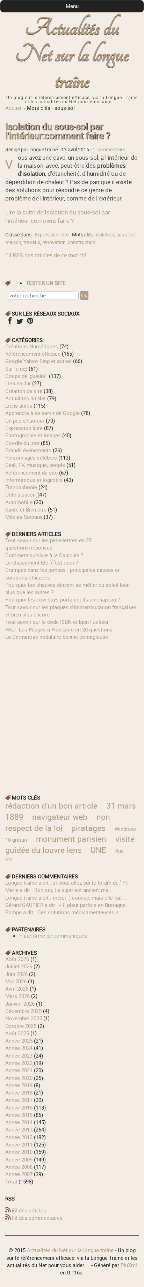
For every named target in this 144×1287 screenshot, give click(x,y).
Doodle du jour (22, 442)
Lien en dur (18, 383)
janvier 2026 (20, 1003)
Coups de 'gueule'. (26, 375)
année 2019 (19, 1085)
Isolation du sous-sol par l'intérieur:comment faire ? (57, 131)
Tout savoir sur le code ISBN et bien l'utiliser (57, 621)
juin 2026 (16, 973)
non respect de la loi (57, 822)
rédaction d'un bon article (51, 805)
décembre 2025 (23, 1010)
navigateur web (59, 816)
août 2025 (17, 1033)
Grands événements (28, 450)
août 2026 (17, 958)
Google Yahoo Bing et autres (38, 360)
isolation (105, 235)
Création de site (23, 390)
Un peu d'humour (24, 420)
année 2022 (19, 1062)
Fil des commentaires (37, 1217)
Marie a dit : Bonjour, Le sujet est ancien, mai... (59, 889)
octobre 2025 (20, 1025)
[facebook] (9, 322)
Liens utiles (18, 405)
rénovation (54, 242)
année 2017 (19, 1099)
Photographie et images (33, 435)
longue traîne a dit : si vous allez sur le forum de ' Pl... (68, 882)
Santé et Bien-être (25, 509)
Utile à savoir (20, 494)
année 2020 (19, 1077)
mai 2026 (16, 981)
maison (13, 242)
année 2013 (19, 1129)
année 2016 (19, 1107)
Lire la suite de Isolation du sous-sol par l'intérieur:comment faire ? (57, 216)
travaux (31, 242)
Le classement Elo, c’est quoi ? (41, 562)
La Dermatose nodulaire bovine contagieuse (56, 636)
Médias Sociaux (23, 516)
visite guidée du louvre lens (69, 844)
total (12, 1181)
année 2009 (19, 1159)
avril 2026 (16, 988)
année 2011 (19, 1144)
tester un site (46, 282)
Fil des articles (29, 1210)
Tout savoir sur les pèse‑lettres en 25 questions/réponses (48, 544)
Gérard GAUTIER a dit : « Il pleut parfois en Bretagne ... (68, 904)
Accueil (14, 107)
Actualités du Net (25, 398)
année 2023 (19, 1055)
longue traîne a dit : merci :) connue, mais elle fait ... (66, 897)
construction (81, 242)
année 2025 (19, 1040)
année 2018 (19, 1092)
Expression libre (52, 235)
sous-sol (125, 235)
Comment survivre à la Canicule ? (44, 555)
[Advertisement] (72, 712)
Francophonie (21, 487)
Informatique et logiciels (34, 479)
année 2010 (19, 1151)
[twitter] (19, 322)
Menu (72, 5)
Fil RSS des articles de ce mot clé (45, 255)
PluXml (129, 1265)
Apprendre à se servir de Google (42, 412)
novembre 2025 (23, 1018)
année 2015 (19, 1114)
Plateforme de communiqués (53, 935)
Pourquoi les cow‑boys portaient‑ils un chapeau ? (62, 599)
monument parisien (71, 838)
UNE (98, 850)
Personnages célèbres (31, 457)
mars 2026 (17, 995)
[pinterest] (30, 322)
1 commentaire (109, 149)
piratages (88, 828)
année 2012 (19, 1137)
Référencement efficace (32, 353)
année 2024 (19, 1047)
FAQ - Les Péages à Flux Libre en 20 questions (59, 629)
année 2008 (19, 1166)
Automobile (19, 502)
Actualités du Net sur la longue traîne (72, 54)
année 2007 (19, 1174)
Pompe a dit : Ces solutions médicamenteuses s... (64, 912)
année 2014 (19, 1122)
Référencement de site (31, 472)
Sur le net (16, 368)
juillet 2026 (18, 966)
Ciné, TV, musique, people (35, 464)
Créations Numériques (31, 346)
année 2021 (19, 1070)
